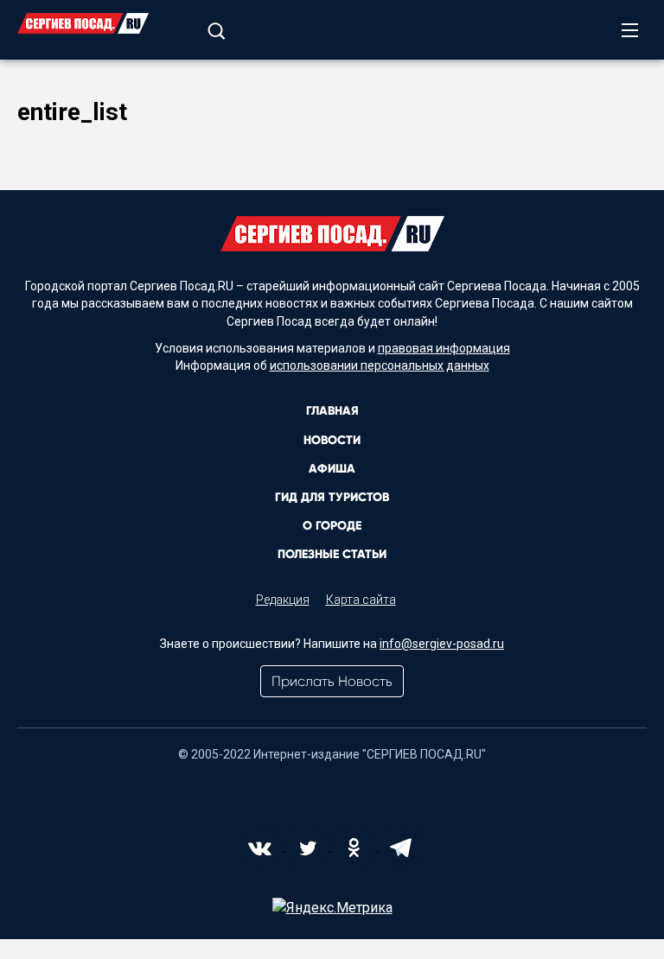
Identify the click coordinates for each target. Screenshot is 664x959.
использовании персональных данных (379, 365)
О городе (332, 525)
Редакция (283, 600)
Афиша (332, 468)
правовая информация (444, 348)
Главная (332, 410)
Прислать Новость (332, 681)
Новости (332, 440)
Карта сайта (361, 600)
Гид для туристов (332, 497)
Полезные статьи (332, 554)
